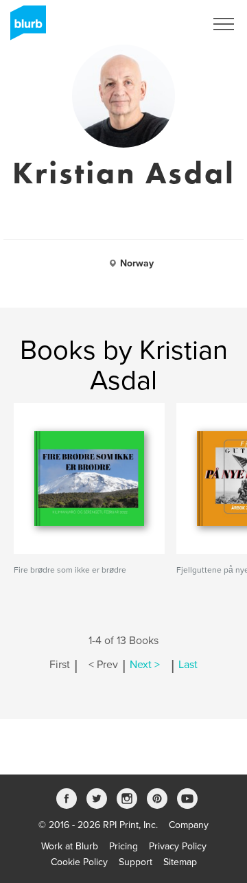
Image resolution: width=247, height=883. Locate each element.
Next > (145, 665)
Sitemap (180, 862)
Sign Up (170, 24)
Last (188, 665)
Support (135, 862)
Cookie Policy (79, 862)
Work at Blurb (69, 846)
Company (189, 825)
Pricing (123, 846)
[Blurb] (24, 27)
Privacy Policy (178, 846)
